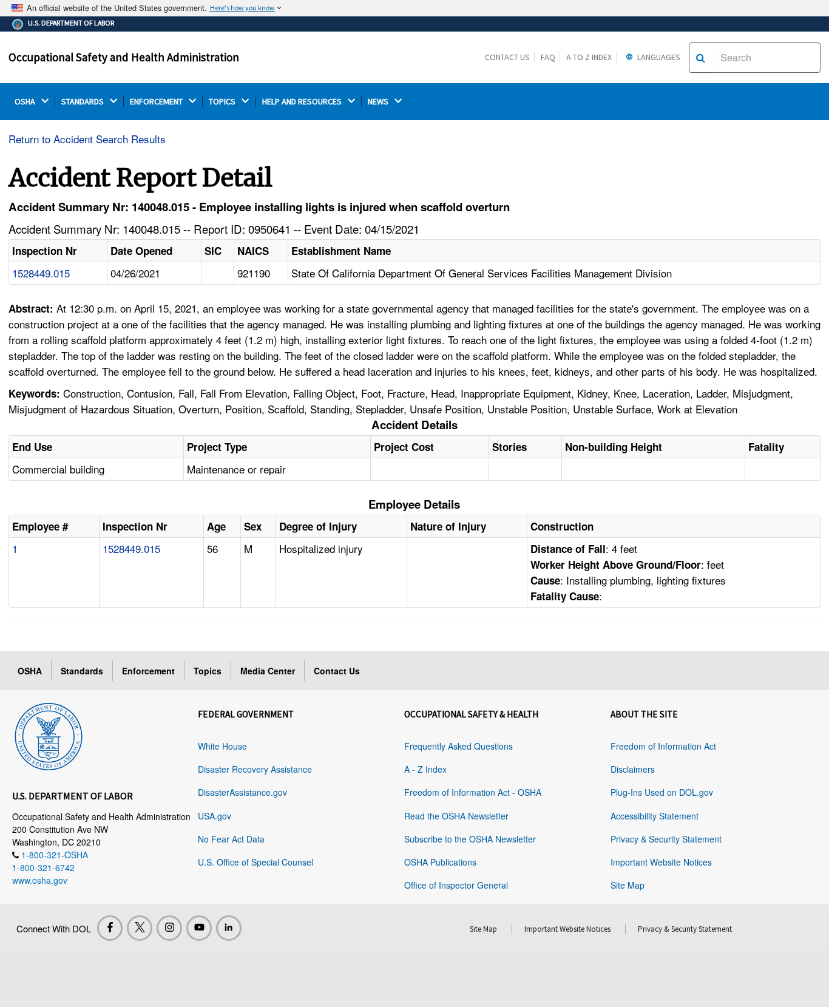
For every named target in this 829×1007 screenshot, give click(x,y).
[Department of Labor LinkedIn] (229, 928)
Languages (657, 57)
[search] (700, 57)
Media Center (267, 671)
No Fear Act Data (231, 839)
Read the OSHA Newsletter (456, 816)
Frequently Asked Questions (458, 746)
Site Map (628, 885)
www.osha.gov (39, 880)
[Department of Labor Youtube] (199, 928)
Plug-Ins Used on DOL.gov (662, 792)
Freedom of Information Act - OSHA (472, 792)
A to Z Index (589, 57)
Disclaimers (633, 769)
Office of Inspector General (456, 885)
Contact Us (507, 57)
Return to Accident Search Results (87, 138)
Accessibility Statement (655, 816)
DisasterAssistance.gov (242, 792)
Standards (82, 671)
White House (222, 746)
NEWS (379, 102)
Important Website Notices (661, 862)
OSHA (26, 102)
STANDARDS (83, 102)
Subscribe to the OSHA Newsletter (470, 839)
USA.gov (214, 816)
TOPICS (223, 102)
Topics (208, 671)
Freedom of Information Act (663, 746)
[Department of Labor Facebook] (110, 928)
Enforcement (148, 671)
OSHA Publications (440, 862)
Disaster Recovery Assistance (255, 769)
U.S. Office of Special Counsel (255, 862)
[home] (48, 734)
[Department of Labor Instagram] (169, 928)
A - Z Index (425, 769)
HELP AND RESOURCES (302, 102)
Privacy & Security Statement (666, 839)
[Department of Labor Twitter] (139, 928)
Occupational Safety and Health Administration (123, 57)
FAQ (548, 57)
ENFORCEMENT (157, 102)
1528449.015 (41, 272)
